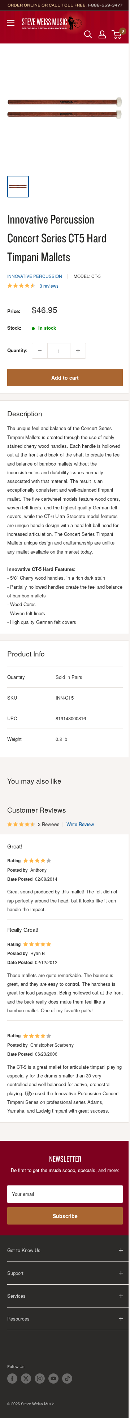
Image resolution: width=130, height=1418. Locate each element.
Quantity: (17, 350)
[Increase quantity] (78, 350)
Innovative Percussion (34, 276)
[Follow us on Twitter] (26, 1378)
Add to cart (65, 377)
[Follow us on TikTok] (67, 1378)
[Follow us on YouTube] (53, 1378)
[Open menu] (10, 23)
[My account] (102, 34)
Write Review (80, 824)
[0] (116, 34)
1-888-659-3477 (105, 5)
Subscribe (65, 1215)
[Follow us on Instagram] (40, 1378)
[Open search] (88, 34)
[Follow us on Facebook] (12, 1378)
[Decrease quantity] (39, 350)
